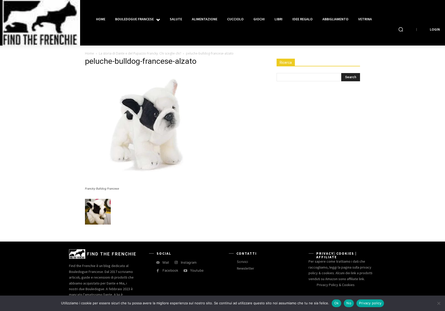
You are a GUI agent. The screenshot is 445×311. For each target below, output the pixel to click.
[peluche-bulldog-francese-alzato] (149, 184)
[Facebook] (158, 271)
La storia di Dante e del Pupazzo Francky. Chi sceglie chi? (140, 53)
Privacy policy (370, 303)
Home (89, 53)
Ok (336, 303)
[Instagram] (176, 262)
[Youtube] (185, 271)
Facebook (170, 270)
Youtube (197, 270)
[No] (438, 303)
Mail (165, 262)
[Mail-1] (158, 262)
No (348, 303)
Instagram (188, 262)
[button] (400, 29)
